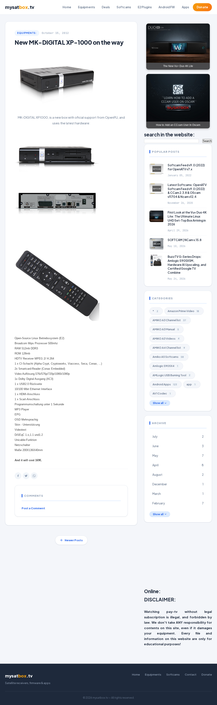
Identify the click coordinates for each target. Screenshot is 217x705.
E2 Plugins (145, 7)
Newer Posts (74, 540)
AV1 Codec (162, 393)
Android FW (167, 7)
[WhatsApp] (34, 475)
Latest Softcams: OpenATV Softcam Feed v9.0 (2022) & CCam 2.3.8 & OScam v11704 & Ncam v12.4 (187, 191)
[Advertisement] (180, 556)
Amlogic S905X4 (165, 366)
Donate (202, 7)
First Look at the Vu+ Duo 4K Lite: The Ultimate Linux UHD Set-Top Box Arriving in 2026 (187, 218)
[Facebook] (18, 475)
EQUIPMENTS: (27, 33)
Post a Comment (33, 508)
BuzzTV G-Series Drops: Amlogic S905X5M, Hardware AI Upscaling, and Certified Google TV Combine (187, 265)
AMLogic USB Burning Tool (171, 375)
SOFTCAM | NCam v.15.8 (185, 240)
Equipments (86, 7)
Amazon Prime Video (183, 311)
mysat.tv (19, 7)
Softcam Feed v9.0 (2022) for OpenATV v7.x (186, 167)
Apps (185, 7)
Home (67, 7)
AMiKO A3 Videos (166, 338)
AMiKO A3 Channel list (169, 320)
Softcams (124, 7)
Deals (106, 7)
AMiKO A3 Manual (166, 329)
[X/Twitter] (26, 475)
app (190, 384)
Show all (158, 403)
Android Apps (165, 384)
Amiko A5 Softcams (168, 356)
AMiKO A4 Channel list (169, 347)
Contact (190, 674)
